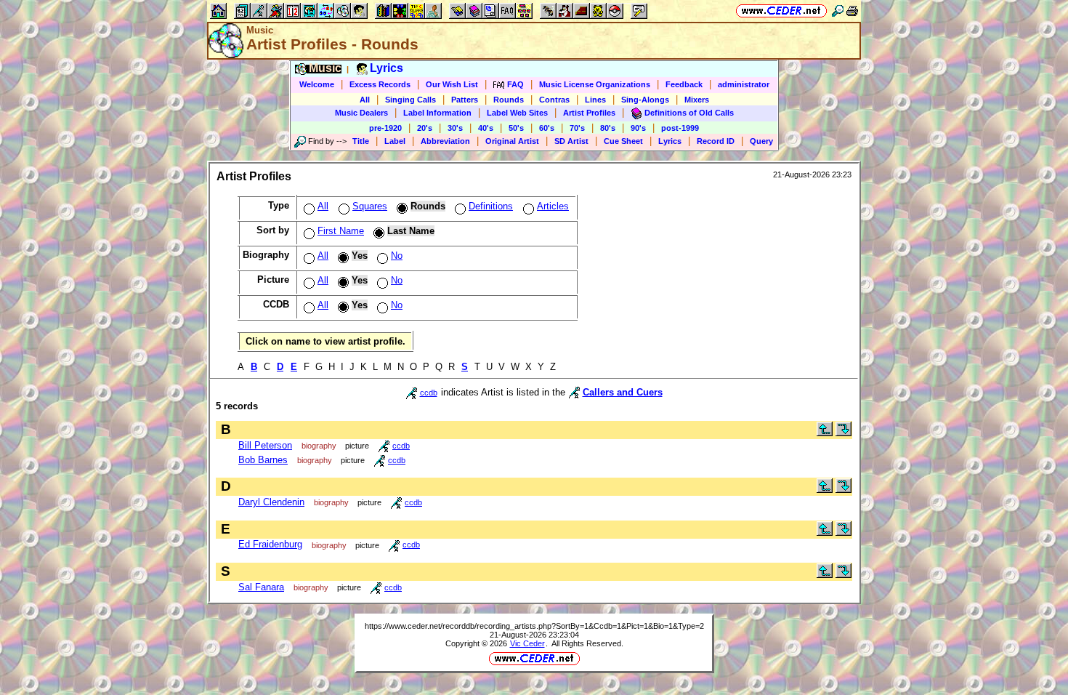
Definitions (491, 206)
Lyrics (669, 141)
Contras (554, 99)
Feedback (684, 84)
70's (577, 128)
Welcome (316, 84)
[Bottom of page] (843, 432)
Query (761, 141)
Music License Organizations (594, 84)
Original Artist (512, 141)
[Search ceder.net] (838, 10)
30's (455, 128)
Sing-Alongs (645, 99)
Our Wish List (452, 84)
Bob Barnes (263, 459)
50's (516, 128)
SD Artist (571, 141)
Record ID (716, 141)
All (365, 99)
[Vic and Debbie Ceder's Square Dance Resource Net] (781, 10)
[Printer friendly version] (852, 10)
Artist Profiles (589, 112)
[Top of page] (825, 432)
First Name (340, 230)
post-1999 (680, 128)
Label (394, 141)
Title (360, 141)
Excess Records (379, 84)
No (396, 255)
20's (424, 128)
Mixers (696, 99)
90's (638, 128)
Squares (369, 206)
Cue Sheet (623, 141)
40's (485, 128)
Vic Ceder (527, 643)
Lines (595, 99)
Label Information (437, 112)
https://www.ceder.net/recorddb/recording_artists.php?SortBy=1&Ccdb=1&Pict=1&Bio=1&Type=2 (534, 626)
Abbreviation (445, 141)
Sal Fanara (261, 587)
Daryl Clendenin (271, 502)
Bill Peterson (265, 445)
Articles (553, 206)
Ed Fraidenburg (270, 544)
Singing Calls (410, 99)
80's (607, 128)
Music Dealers (361, 112)
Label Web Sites (517, 112)
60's (546, 128)
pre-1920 (385, 128)
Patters (464, 99)
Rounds (508, 99)
